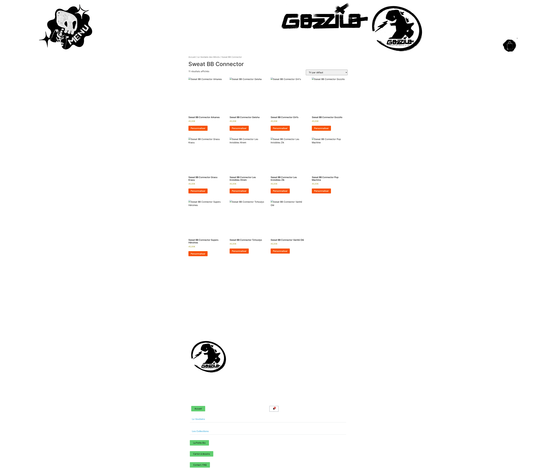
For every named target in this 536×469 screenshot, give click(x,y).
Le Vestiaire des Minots (208, 57)
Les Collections (257, 351)
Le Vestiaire (253, 339)
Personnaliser (198, 128)
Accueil (191, 57)
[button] (292, 339)
